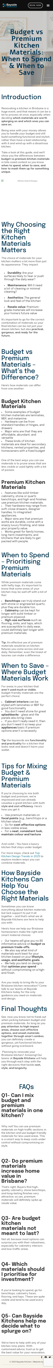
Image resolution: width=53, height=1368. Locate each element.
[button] (48, 5)
